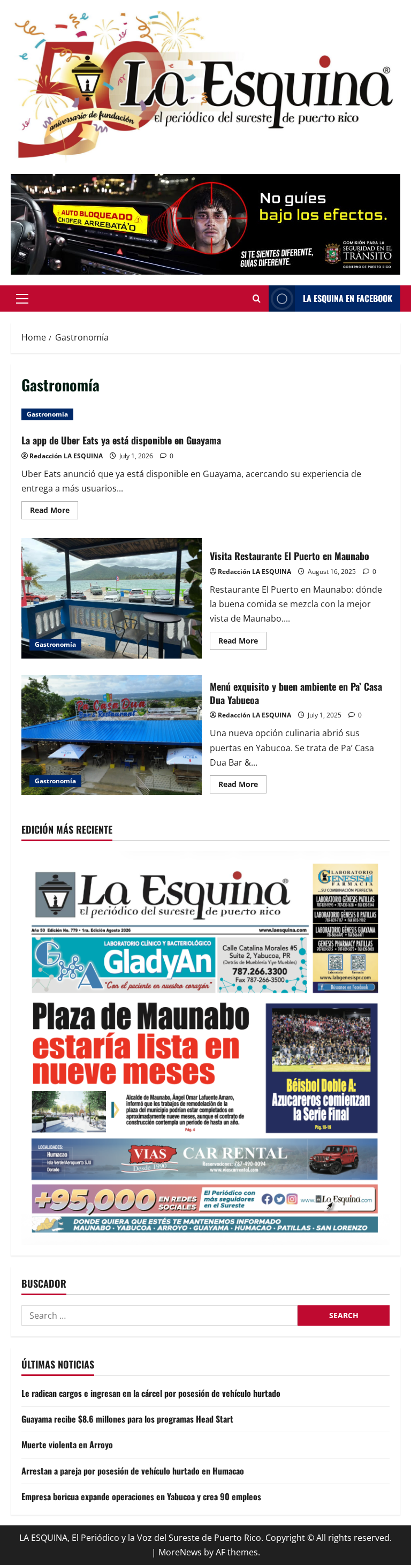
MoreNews (180, 1552)
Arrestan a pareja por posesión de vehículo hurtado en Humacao (132, 1470)
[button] (22, 298)
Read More (54, 511)
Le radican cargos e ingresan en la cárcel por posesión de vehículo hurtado (150, 1393)
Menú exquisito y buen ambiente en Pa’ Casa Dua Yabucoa (111, 735)
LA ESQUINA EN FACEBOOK (347, 298)
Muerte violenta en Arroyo (67, 1444)
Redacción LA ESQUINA (66, 455)
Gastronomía (47, 414)
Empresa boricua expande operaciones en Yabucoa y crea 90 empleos (141, 1496)
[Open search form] (257, 298)
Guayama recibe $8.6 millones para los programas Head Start (127, 1418)
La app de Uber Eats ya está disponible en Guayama (122, 440)
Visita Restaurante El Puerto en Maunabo (111, 598)
